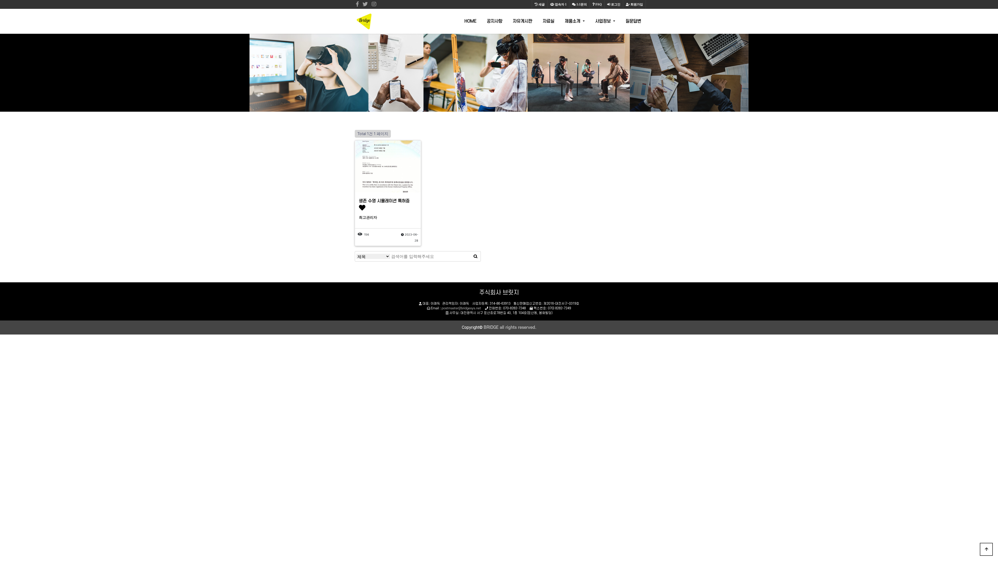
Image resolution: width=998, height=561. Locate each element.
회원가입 (636, 4)
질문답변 (633, 21)
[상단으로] (986, 549)
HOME (470, 21)
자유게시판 (522, 21)
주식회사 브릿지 (499, 292)
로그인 (615, 4)
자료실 (548, 21)
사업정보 (603, 21)
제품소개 (573, 21)
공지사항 (494, 21)
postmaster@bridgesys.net (461, 308)
